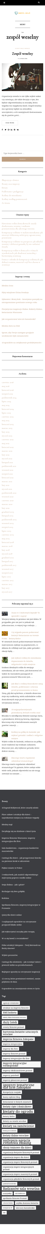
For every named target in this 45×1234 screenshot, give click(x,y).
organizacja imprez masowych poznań (20, 1174)
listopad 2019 (7, 515)
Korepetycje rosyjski (12, 1092)
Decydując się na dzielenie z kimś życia (19, 831)
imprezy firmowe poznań (14, 1053)
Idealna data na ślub (11, 326)
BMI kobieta (9, 1012)
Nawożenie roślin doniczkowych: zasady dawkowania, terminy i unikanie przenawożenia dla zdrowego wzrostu (19, 226)
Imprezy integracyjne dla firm (16, 1058)
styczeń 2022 (7, 458)
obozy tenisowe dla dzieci (17, 1147)
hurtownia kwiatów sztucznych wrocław (20, 1033)
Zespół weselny (22, 53)
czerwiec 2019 (8, 534)
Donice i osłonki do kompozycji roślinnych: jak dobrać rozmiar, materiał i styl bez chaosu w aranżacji (22, 262)
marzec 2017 (7, 584)
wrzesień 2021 (7, 470)
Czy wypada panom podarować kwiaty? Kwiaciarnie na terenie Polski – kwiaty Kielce (20, 635)
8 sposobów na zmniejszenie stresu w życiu (21, 988)
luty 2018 (6, 550)
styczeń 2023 (7, 435)
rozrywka (7, 1193)
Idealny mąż (7, 824)
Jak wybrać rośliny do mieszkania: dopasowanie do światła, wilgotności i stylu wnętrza (26, 661)
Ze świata (6, 203)
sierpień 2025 (7, 393)
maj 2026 (5, 386)
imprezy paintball (11, 1075)
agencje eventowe (11, 1003)
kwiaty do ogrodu (18, 1111)
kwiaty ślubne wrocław (16, 1135)
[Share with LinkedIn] (12, 130)
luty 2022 (5, 454)
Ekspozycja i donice (10, 180)
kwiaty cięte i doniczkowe (17, 1106)
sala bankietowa (20, 1193)
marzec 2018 (7, 546)
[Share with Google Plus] (9, 130)
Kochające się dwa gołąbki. (13, 891)
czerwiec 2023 (7, 416)
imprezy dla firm (10, 1049)
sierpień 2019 (7, 527)
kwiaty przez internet (9, 1131)
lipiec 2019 (6, 531)
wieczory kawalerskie (25, 1208)
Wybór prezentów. (10, 955)
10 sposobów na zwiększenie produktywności (21, 342)
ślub (4, 1213)
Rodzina (5, 898)
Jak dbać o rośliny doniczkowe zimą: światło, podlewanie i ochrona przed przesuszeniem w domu (27, 686)
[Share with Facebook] (3, 130)
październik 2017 (9, 565)
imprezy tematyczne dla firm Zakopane (18, 1086)
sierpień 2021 (7, 473)
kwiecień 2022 (8, 447)
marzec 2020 (7, 504)
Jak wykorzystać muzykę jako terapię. (18, 931)
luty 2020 (6, 508)
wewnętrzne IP (7, 1208)
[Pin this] (15, 130)
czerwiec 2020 (8, 500)
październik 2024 (9, 397)
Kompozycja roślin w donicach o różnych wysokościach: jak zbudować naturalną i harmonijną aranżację (20, 253)
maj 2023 (5, 420)
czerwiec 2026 (8, 382)
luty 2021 (5, 485)
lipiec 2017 (6, 576)
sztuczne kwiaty (8, 1203)
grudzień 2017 (8, 557)
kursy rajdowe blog (11, 1097)
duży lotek (10, 1022)
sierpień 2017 (7, 572)
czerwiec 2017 (8, 580)
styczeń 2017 (7, 591)
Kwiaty (5, 187)
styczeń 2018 (7, 553)
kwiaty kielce (9, 1116)
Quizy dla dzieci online (12, 915)
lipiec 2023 (6, 412)
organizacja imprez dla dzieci (16, 1157)
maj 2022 (5, 443)
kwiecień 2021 (8, 477)
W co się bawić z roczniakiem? (15, 938)
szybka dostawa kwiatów (27, 1203)
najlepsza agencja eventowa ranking (17, 1142)
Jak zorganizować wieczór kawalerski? (19, 319)
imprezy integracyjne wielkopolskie (15, 1064)
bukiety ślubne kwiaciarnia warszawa (14, 1017)
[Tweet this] (6, 130)
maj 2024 (5, 405)
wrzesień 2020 (8, 496)
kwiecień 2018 (8, 542)
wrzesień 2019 (8, 523)
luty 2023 (5, 432)
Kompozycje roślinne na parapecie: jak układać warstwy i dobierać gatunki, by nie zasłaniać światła (22, 244)
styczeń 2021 (7, 489)
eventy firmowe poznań (13, 1027)
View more (10, 123)
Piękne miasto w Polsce (12, 868)
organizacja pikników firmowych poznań (21, 1179)
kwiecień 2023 (8, 424)
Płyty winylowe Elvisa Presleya (15, 292)
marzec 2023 (7, 428)
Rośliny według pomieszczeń (14, 199)
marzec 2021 (7, 481)
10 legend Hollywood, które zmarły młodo (20, 807)
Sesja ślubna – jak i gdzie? (13, 884)
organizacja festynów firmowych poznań (21, 1152)
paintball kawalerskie (9, 1184)
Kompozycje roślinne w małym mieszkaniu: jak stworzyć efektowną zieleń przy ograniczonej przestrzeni (22, 235)
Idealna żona (7, 285)
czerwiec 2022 (7, 439)
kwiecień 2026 (8, 390)
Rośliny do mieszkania (11, 195)
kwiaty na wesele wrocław (14, 1121)
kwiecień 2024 (8, 409)
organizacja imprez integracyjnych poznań (18, 1168)
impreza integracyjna (12, 1044)
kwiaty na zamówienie (18, 1126)
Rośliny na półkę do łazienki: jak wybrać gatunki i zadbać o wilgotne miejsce (27, 735)
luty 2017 (5, 588)
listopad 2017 (7, 561)
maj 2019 (5, 538)
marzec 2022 (7, 451)
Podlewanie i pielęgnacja (12, 191)
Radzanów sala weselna (21, 1188)
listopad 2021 (7, 462)
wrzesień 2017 (7, 569)
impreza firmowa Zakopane (18, 1039)
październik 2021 (9, 466)
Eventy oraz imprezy (22, 48)
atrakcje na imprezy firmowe (16, 1008)
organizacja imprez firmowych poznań (20, 1162)
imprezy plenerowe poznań (15, 1080)
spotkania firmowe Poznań (15, 1198)
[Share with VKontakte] (18, 130)
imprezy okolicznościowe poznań (17, 1070)
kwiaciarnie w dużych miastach (17, 1102)
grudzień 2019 (8, 512)
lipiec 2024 (6, 401)
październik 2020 (9, 493)
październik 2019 (9, 519)
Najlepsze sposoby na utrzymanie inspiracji (21, 972)
